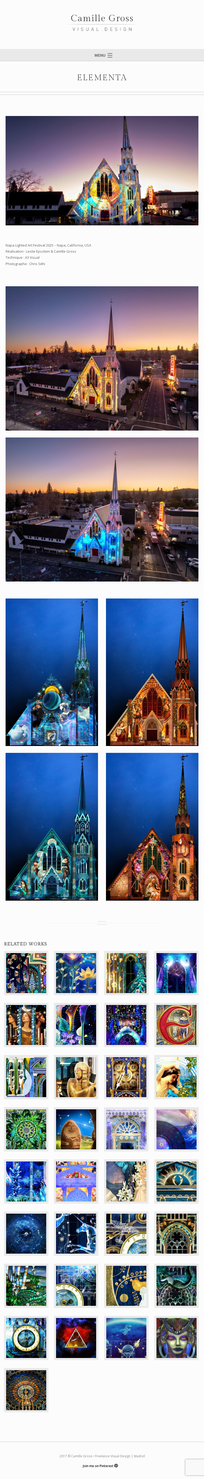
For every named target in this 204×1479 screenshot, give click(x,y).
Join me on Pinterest (98, 1466)
